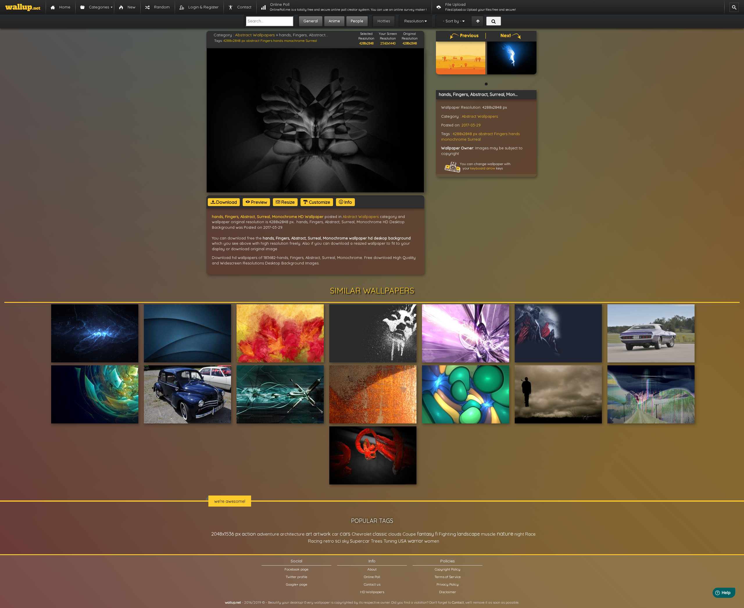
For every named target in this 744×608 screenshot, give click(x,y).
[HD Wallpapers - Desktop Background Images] (23, 7)
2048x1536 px (226, 534)
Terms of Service (447, 577)
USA (402, 541)
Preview (258, 202)
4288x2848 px (234, 40)
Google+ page (296, 584)
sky (345, 541)
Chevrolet (361, 534)
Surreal (311, 40)
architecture (292, 534)
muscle (488, 534)
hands (278, 40)
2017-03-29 (471, 125)
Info (347, 202)
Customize (319, 202)
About (372, 569)
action (249, 534)
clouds (394, 534)
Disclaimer (447, 592)
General (310, 21)
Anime (334, 21)
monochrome (294, 40)
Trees (376, 541)
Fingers (266, 40)
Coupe (409, 534)
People (357, 21)
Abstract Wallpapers (255, 34)
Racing (315, 541)
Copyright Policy (447, 569)
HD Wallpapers (372, 592)
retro (328, 541)
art (309, 534)
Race (530, 534)
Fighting (447, 534)
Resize (287, 202)
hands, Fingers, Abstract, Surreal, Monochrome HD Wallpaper (267, 216)
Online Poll (372, 577)
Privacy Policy (448, 584)
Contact (458, 602)
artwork (322, 534)
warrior (415, 541)
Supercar (360, 541)
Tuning (390, 541)
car (335, 534)
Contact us (372, 584)
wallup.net (233, 602)
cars (345, 533)
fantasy (425, 534)
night (519, 534)
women (431, 541)
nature (505, 533)
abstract (253, 40)
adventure (268, 534)
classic (380, 534)
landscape (468, 534)
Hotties (384, 21)
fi (436, 534)
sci (338, 541)
